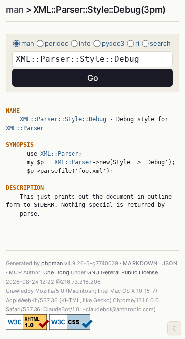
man (15, 9)
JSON (170, 263)
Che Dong (56, 272)
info (85, 43)
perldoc (56, 43)
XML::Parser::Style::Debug (63, 119)
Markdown (140, 263)
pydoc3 (113, 43)
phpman (52, 263)
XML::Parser (25, 128)
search (160, 43)
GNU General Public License (122, 272)
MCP (15, 272)
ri (137, 43)
